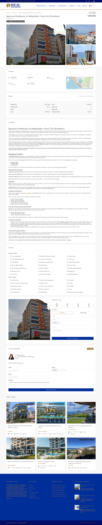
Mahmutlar (14, 12)
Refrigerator (71, 271)
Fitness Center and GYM (46, 286)
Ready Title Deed (44, 271)
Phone (53, 367)
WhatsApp (31, 356)
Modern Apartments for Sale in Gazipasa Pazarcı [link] (20, 461)
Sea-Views (92, 439)
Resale (8, 21)
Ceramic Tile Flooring (46, 259)
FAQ (30, 490)
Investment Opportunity (18, 21)
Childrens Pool (44, 283)
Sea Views (14, 274)
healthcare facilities (26, 193)
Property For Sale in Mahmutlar (59, 494)
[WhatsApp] (91, 522)
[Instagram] (86, 522)
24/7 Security (15, 280)
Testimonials (32, 496)
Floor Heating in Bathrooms (19, 268)
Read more (8, 498)
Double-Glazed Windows (46, 262)
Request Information (51, 389)
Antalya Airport (64, 222)
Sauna (70, 289)
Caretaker (71, 280)
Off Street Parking (16, 289)
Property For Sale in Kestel (58, 489)
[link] (77, 486)
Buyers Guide (32, 489)
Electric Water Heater (17, 265)
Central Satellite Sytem (18, 259)
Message (10, 380)
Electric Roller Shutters (74, 262)
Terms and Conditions (34, 498)
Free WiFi (71, 286)
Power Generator (44, 289)
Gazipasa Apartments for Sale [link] (46, 461)
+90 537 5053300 (21, 356)
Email (9, 374)
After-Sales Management (46, 280)
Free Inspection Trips (34, 492)
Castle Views (71, 256)
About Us (31, 487)
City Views (71, 259)
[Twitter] (84, 522)
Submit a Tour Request (72, 338)
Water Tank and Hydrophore (75, 292)
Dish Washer (15, 262)
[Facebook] (81, 522)
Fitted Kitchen (43, 265)
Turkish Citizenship (45, 274)
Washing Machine (73, 274)
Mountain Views (16, 271)
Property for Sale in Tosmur (58, 490)
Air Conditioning (16, 256)
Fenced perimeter (16, 286)
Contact (31, 485)
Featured (21, 403)
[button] (90, 13)
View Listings (90, 348)
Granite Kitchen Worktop (74, 268)
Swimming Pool (16, 292)
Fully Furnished (44, 268)
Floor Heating (72, 265)
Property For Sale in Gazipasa (59, 496)
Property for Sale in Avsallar (58, 487)
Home (9, 12)
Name (10, 367)
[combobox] (73, 315)
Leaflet (79, 88)
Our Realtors (32, 494)
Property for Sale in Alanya (58, 485)
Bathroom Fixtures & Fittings (47, 256)
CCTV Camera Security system (20, 283)
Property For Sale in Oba (57, 492)
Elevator (70, 283)
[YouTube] (89, 522)
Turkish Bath (43, 292)
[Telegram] (94, 522)
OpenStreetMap (86, 88)
